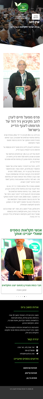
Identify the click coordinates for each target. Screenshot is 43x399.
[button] (26, 296)
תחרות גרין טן (32, 378)
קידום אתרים (28, 393)
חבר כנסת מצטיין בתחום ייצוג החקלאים (21, 285)
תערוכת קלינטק (31, 373)
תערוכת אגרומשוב (30, 368)
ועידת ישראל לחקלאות (29, 27)
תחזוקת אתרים (36, 393)
